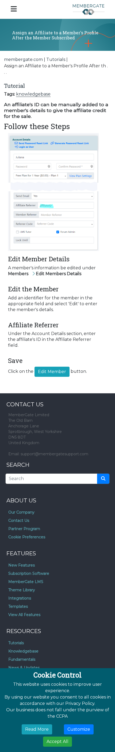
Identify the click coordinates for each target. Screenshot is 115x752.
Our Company (21, 512)
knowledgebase (33, 94)
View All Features (24, 614)
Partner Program (24, 528)
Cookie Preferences (26, 537)
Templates (18, 606)
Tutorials (55, 59)
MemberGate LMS (25, 581)
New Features (21, 565)
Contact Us (18, 520)
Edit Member (52, 371)
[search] (103, 479)
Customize (78, 729)
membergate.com (23, 59)
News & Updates (24, 667)
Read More (37, 729)
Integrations (19, 598)
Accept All (57, 741)
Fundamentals (21, 659)
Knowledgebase (23, 651)
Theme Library (21, 590)
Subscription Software (28, 573)
